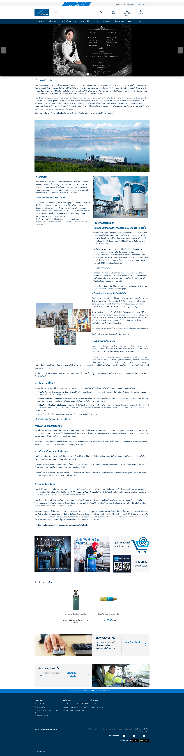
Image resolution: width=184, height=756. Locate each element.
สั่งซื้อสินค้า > (40, 545)
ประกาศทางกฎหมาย (109, 729)
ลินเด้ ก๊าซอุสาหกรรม (96, 707)
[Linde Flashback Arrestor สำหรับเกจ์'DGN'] (108, 598)
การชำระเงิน (41, 704)
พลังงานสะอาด (106, 21)
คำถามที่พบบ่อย (130, 4)
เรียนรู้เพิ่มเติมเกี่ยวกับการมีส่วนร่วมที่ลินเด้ (52, 419)
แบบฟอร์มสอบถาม (120, 4)
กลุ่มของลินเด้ (94, 704)
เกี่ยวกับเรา (53, 21)
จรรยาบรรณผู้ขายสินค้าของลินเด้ (139, 732)
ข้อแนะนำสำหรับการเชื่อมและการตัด (73, 710)
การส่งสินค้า (41, 707)
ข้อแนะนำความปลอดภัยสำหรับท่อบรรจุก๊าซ (75, 707)
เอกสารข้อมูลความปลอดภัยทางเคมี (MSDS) (75, 704)
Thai (144, 4)
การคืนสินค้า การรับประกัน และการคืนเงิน (47, 711)
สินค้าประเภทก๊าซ (42, 715)
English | (140, 4)
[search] (79, 12)
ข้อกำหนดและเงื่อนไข (141, 729)
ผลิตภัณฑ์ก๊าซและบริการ (89, 21)
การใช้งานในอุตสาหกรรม (69, 21)
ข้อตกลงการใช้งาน (94, 729)
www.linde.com (109, 113)
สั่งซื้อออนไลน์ (40, 21)
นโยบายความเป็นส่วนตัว (125, 729)
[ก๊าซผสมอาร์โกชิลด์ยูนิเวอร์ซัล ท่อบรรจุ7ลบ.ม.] (75, 598)
